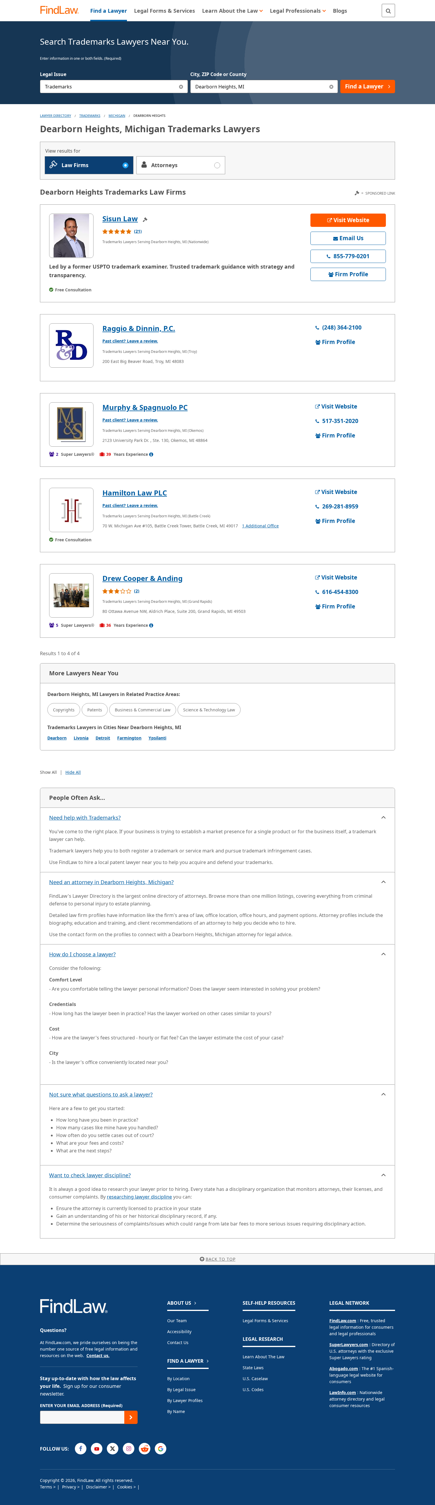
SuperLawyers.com (348, 1344)
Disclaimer (97, 1487)
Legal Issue (53, 74)
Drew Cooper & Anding (142, 578)
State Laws (253, 1367)
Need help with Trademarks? (85, 817)
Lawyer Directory (55, 115)
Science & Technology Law (209, 710)
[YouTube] (96, 1448)
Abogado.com (343, 1368)
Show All (48, 772)
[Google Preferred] (160, 1448)
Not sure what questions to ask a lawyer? (101, 1094)
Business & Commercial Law (142, 710)
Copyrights (64, 710)
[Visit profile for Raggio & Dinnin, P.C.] (71, 345)
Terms (46, 1487)
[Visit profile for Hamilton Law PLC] (71, 510)
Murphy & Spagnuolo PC (145, 407)
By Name (176, 1411)
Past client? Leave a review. (130, 341)
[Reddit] (144, 1448)
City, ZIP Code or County (218, 74)
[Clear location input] (331, 86)
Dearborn (57, 738)
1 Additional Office (260, 526)
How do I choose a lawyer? (82, 954)
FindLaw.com (342, 1320)
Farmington (129, 738)
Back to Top (221, 1259)
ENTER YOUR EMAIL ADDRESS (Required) (81, 1405)
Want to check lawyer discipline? (90, 1175)
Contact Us (177, 1342)
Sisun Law (120, 218)
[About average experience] (151, 454)
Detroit (103, 738)
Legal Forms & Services (265, 1320)
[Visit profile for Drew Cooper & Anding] (71, 595)
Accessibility (179, 1331)
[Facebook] (80, 1448)
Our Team (177, 1320)
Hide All (73, 772)
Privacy (69, 1487)
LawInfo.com (342, 1392)
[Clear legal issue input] (181, 86)
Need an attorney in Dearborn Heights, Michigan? (111, 882)
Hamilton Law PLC (134, 493)
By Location (178, 1378)
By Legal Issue (181, 1389)
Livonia (81, 738)
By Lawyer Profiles (185, 1400)
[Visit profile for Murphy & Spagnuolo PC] (71, 424)
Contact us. (97, 1355)
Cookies (125, 1487)
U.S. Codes (253, 1389)
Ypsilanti (157, 738)
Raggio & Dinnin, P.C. (138, 328)
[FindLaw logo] (62, 10)
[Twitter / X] (112, 1448)
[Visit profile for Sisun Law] (71, 236)
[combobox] (114, 86)
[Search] (388, 10)
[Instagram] (128, 1448)
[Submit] (131, 1417)
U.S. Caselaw (255, 1378)
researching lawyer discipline (139, 1197)
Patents (94, 710)
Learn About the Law (263, 1356)
